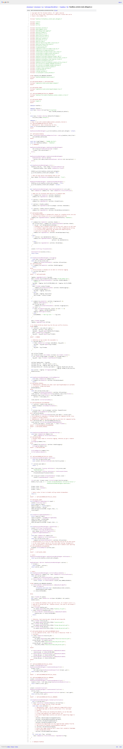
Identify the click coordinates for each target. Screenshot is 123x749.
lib (67, 7)
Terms (16, 746)
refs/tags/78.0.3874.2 (51, 7)
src (43, 7)
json (120, 746)
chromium (30, 7)
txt (117, 746)
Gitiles (8, 746)
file (56, 10)
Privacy (12, 746)
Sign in (120, 2)
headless (62, 7)
